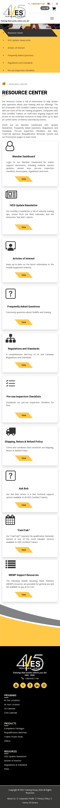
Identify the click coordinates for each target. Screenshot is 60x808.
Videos (7, 741)
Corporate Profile (26, 798)
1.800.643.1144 (38, 3)
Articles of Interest (12, 760)
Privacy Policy (43, 798)
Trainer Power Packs (13, 736)
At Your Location (12, 704)
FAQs (6, 769)
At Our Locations (12, 700)
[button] (57, 3)
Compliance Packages (14, 728)
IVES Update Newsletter (15, 756)
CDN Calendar (10, 712)
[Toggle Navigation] (52, 18)
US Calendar (9, 708)
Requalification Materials (15, 732)
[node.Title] (4, 84)
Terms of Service (30, 802)
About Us (11, 798)
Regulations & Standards (15, 764)
